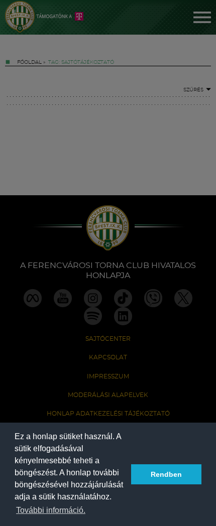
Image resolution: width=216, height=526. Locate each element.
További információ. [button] (50, 510)
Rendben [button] (166, 474)
